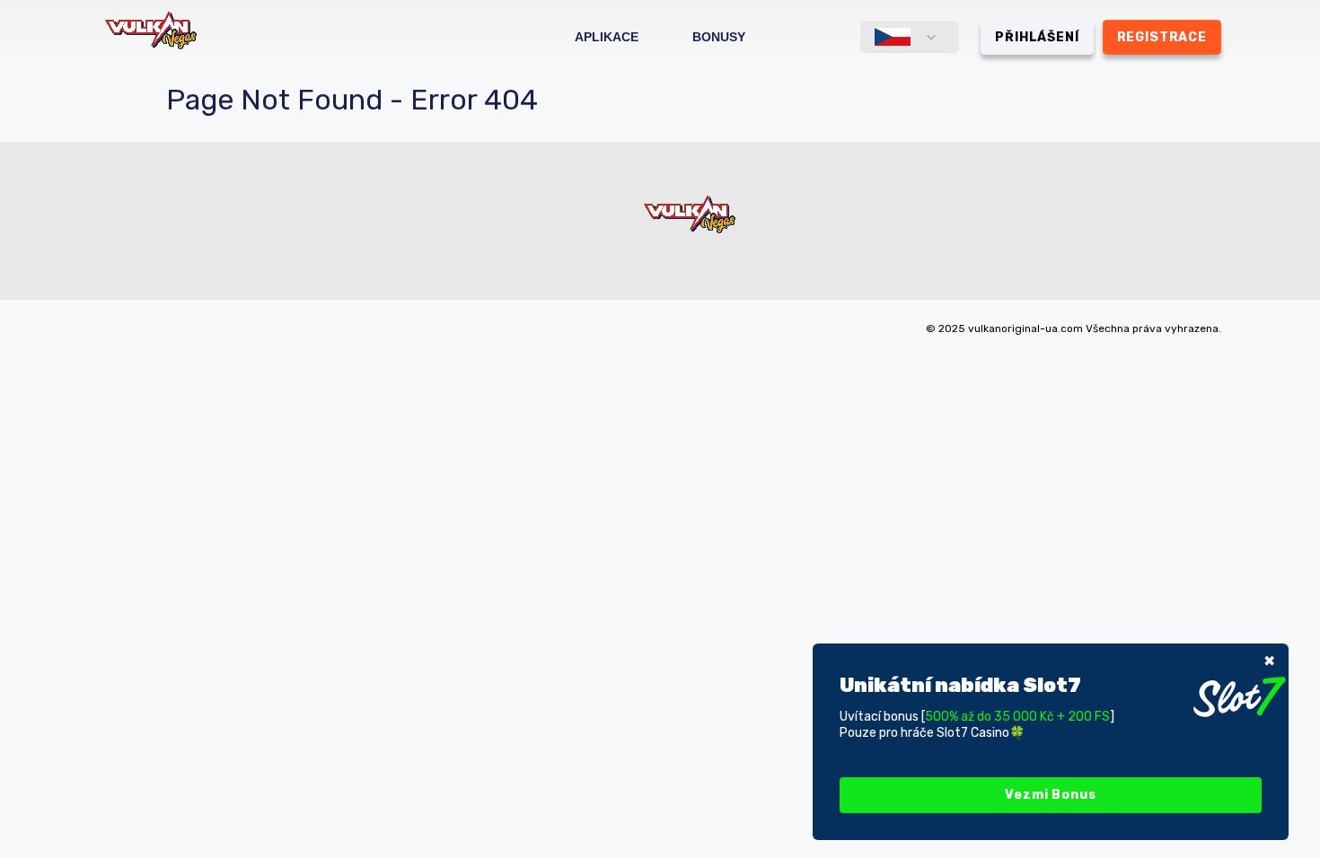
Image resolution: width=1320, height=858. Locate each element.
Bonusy (718, 37)
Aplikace (606, 37)
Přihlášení (1036, 37)
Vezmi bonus (1050, 794)
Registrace (1162, 37)
